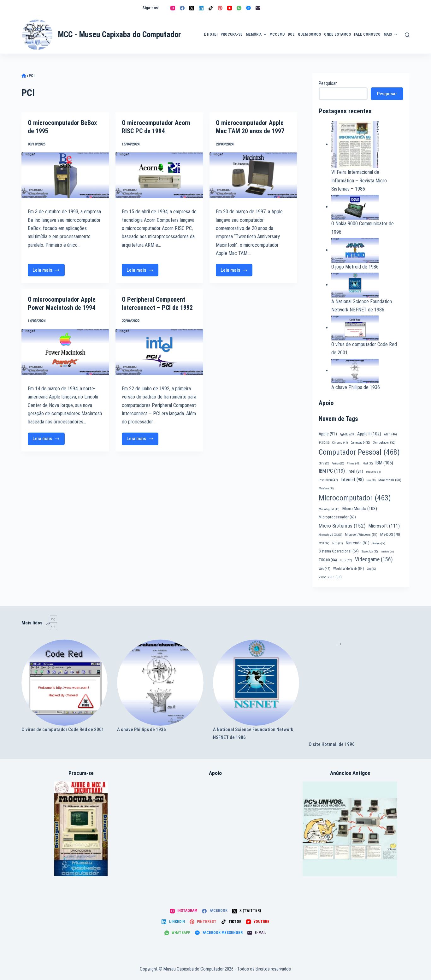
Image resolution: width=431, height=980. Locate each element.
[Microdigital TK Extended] (81, 829)
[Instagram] (172, 8)
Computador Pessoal (359, 452)
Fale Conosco (367, 34)
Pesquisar (328, 83)
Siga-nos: (150, 7)
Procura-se (232, 34)
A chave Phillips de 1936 (355, 387)
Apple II (369, 434)
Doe (291, 34)
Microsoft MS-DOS (330, 534)
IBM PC (332, 471)
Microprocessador (337, 517)
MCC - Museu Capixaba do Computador (119, 34)
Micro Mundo (359, 508)
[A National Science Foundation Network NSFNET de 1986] (256, 683)
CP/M (324, 463)
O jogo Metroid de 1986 (355, 267)
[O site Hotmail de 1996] (359, 690)
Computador (384, 442)
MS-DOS (390, 534)
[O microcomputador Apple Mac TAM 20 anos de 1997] (253, 175)
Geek (368, 463)
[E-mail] (258, 8)
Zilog (371, 568)
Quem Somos (309, 34)
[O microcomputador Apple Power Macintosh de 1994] (65, 352)
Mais (388, 34)
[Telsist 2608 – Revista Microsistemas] (350, 829)
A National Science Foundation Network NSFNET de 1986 (253, 733)
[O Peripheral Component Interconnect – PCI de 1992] (159, 352)
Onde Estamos (337, 34)
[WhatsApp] (239, 8)
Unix (346, 560)
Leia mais (48, 271)
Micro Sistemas (342, 525)
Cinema (340, 442)
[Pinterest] (220, 8)
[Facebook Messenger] (248, 8)
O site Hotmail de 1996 (332, 744)
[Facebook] (182, 8)
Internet (352, 479)
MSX (324, 543)
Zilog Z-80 (330, 577)
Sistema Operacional (339, 551)
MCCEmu (277, 34)
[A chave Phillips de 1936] (160, 683)
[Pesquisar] (407, 34)
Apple (328, 433)
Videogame (374, 559)
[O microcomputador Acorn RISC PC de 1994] (159, 175)
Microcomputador (355, 497)
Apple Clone (347, 434)
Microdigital (329, 509)
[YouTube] (229, 8)
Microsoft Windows (361, 535)
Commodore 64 (360, 442)
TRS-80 (328, 560)
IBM (384, 463)
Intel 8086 (373, 471)
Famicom (338, 463)
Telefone (387, 551)
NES (337, 543)
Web (324, 569)
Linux (371, 480)
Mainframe (326, 488)
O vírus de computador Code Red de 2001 (62, 729)
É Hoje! (210, 34)
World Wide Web (348, 569)
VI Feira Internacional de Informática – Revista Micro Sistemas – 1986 (359, 180)
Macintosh (389, 480)
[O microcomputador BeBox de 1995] (65, 175)
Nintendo (357, 542)
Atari (390, 434)
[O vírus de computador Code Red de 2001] (64, 683)
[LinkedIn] (201, 8)
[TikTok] (210, 8)
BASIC (324, 442)
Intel (355, 471)
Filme (354, 463)
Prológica (378, 543)
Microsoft (384, 526)
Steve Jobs (370, 551)
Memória (254, 34)
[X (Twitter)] (191, 8)
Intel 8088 (328, 480)
